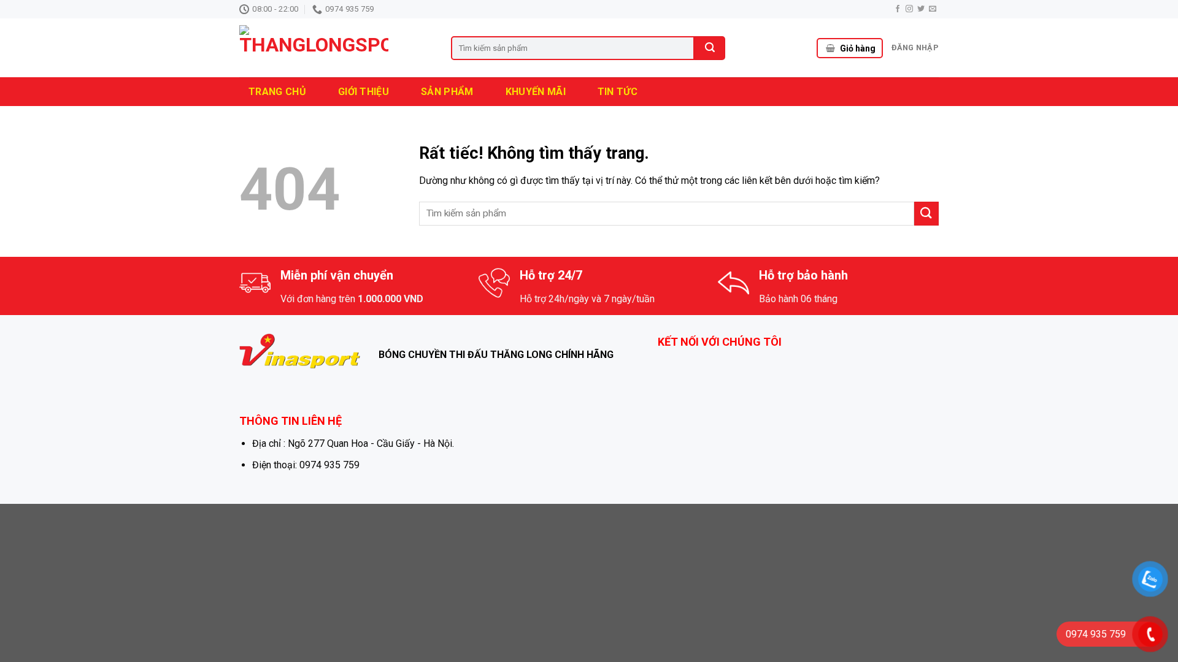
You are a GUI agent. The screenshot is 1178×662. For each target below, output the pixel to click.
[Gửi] (926, 214)
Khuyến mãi (536, 91)
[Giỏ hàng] (830, 48)
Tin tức (617, 91)
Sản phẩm (447, 91)
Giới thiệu (363, 91)
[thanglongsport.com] (336, 47)
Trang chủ (277, 91)
